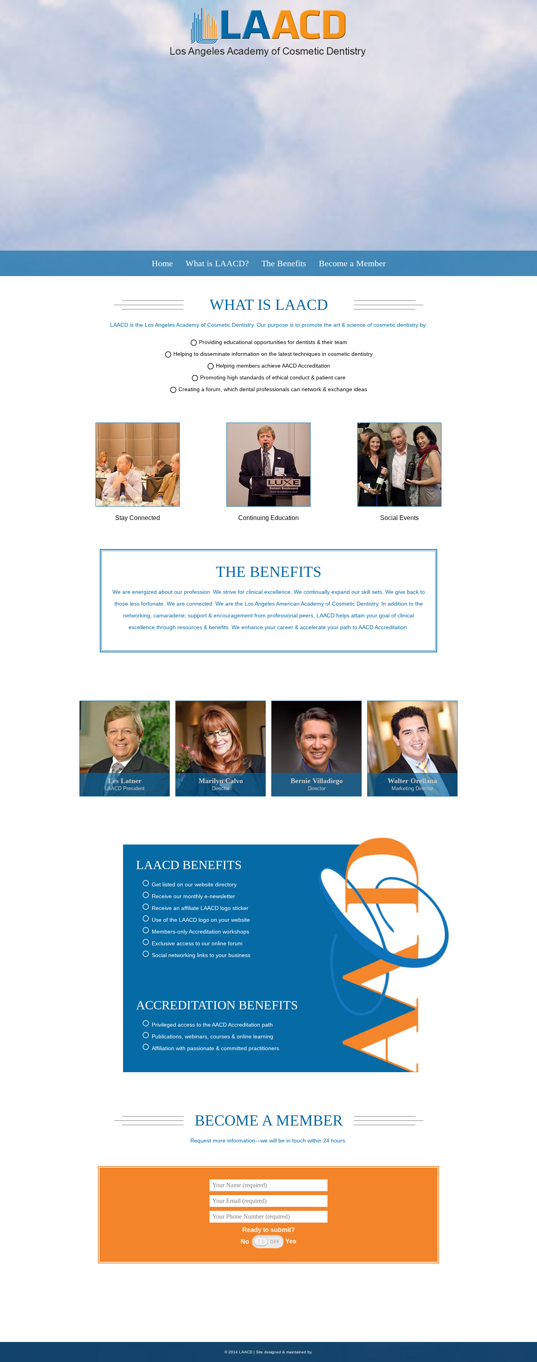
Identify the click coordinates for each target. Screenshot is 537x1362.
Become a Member (352, 263)
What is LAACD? (217, 263)
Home (162, 263)
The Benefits (283, 263)
